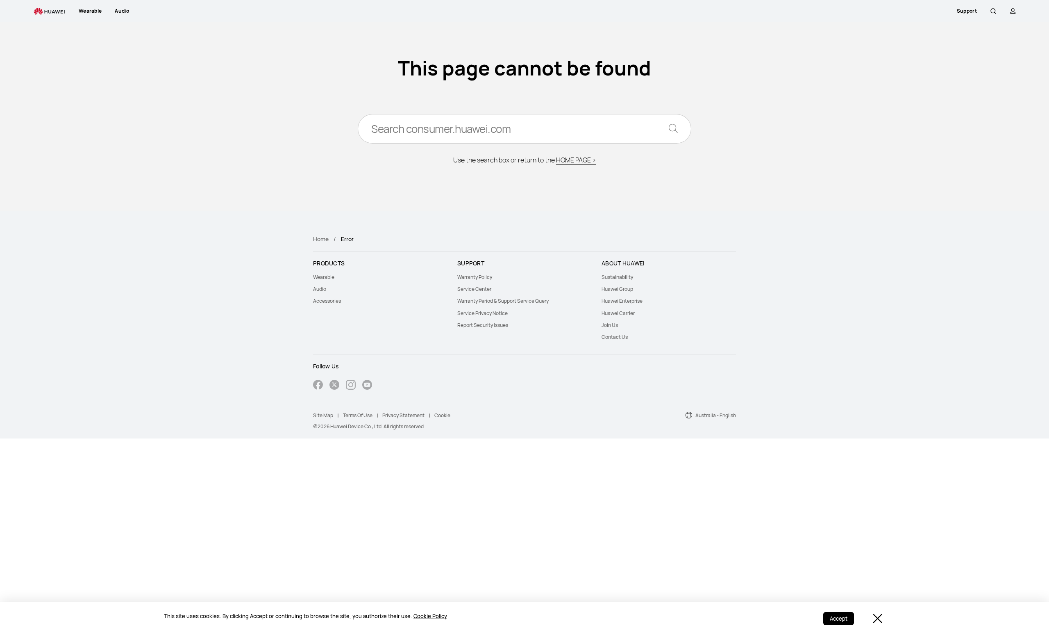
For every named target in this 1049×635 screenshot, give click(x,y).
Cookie (442, 415)
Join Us (610, 325)
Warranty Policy (474, 277)
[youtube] (367, 386)
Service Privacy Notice (482, 313)
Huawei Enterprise (622, 300)
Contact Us (615, 336)
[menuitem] (380, 277)
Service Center (474, 289)
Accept (838, 618)
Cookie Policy (430, 616)
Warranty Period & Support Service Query (503, 300)
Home (321, 239)
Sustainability (617, 277)
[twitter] (334, 386)
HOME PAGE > (576, 159)
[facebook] (318, 386)
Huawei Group (617, 289)
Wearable (323, 277)
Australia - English (715, 415)
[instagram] (351, 386)
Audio (319, 289)
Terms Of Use (357, 415)
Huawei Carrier (618, 313)
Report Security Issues (482, 325)
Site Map (323, 415)
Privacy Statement (403, 415)
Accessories (327, 300)
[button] (993, 11)
